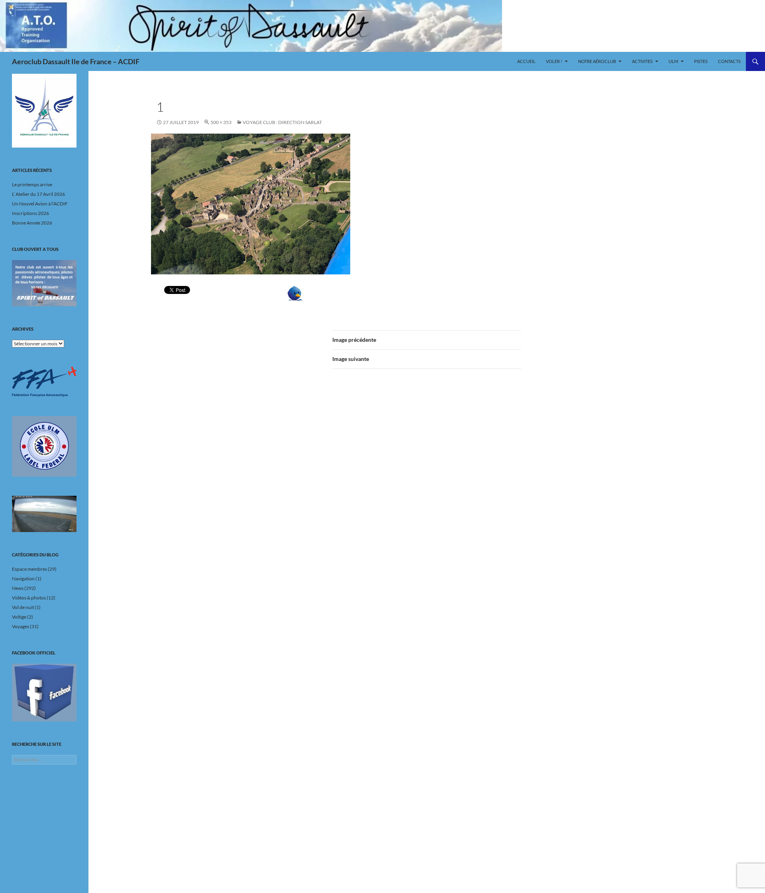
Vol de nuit (23, 607)
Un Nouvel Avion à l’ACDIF (40, 204)
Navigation (23, 579)
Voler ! (554, 61)
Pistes (701, 61)
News (18, 588)
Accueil (526, 61)
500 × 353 (220, 122)
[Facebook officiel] (44, 692)
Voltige (19, 617)
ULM (673, 61)
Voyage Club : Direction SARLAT (282, 122)
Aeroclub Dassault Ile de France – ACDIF (75, 61)
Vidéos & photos (29, 598)
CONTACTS (729, 61)
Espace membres (29, 569)
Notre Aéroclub (597, 61)
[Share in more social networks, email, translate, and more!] (319, 293)
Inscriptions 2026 (30, 213)
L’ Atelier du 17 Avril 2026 (38, 194)
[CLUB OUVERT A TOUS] (44, 283)
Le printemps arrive (32, 184)
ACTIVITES (642, 61)
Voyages (20, 626)
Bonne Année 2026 (32, 223)
